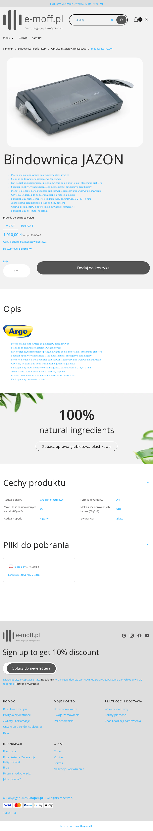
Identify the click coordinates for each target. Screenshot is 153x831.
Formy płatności (116, 715)
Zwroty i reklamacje (16, 721)
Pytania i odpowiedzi (17, 773)
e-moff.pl (8, 48)
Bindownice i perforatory (32, 48)
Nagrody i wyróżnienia (69, 769)
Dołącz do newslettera (31, 668)
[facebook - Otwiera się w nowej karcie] (139, 635)
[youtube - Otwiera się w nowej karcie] (147, 635)
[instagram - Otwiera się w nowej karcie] (131, 635)
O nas (58, 751)
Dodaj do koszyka (93, 267)
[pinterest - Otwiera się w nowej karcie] (124, 635)
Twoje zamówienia (66, 715)
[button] (121, 20)
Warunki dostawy (116, 709)
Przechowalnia (64, 721)
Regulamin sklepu (15, 709)
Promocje (9, 751)
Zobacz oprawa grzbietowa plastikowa (76, 446)
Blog (6, 767)
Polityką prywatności (27, 684)
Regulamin (47, 679)
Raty (6, 732)
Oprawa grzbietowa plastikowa (68, 48)
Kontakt (59, 757)
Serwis (58, 763)
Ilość (5, 261)
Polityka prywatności (17, 715)
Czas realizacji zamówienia (123, 721)
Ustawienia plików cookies (21, 726)
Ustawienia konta (65, 709)
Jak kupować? (12, 779)
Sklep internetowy (75, 825)
